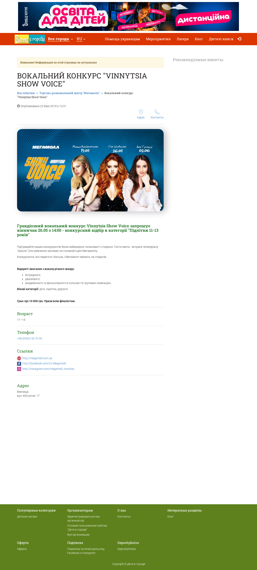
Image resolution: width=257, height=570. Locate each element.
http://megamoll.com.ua (37, 358)
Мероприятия (158, 39)
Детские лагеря (27, 516)
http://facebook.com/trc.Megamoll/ (44, 363)
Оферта (22, 549)
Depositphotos (126, 549)
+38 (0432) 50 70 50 (29, 338)
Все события (26, 93)
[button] (60, 39)
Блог (199, 39)
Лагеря (183, 39)
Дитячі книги (221, 39)
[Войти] (240, 39)
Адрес (141, 117)
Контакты (157, 117)
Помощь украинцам (122, 39)
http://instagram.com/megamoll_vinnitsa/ (48, 368)
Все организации (78, 534)
